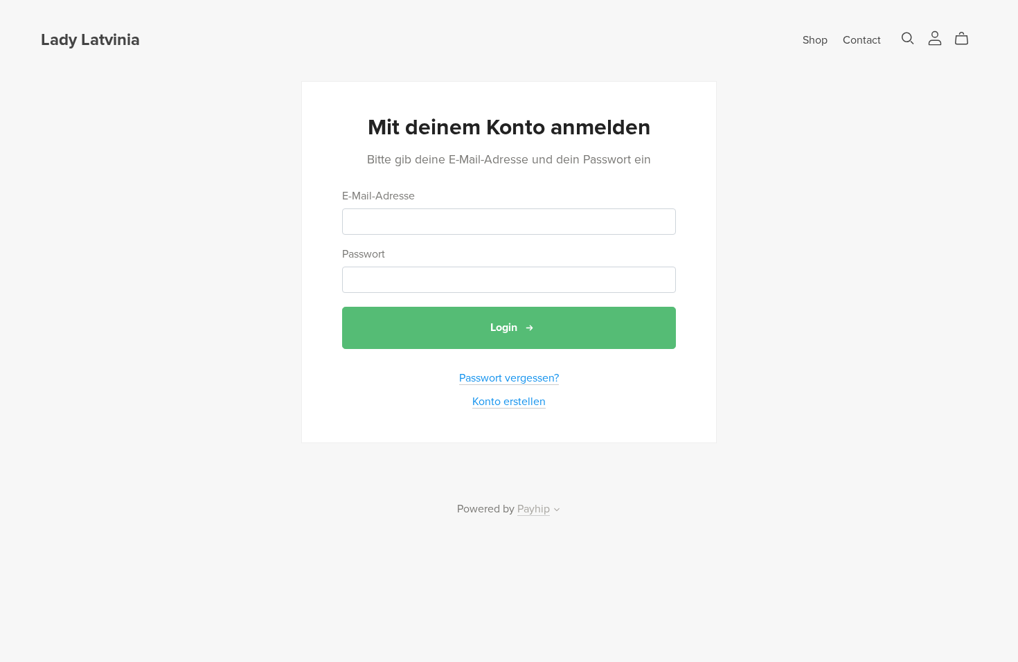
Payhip (533, 509)
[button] (557, 511)
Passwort (363, 254)
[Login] (935, 37)
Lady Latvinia (90, 40)
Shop (815, 40)
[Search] (908, 38)
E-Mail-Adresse (378, 196)
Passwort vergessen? (509, 378)
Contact (862, 40)
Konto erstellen (509, 402)
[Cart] (967, 39)
